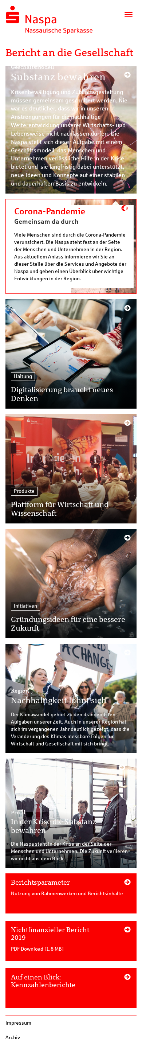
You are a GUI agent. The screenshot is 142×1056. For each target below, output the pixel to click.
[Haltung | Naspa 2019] (71, 354)
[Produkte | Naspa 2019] (71, 468)
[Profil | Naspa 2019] (71, 813)
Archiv (12, 1037)
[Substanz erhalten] (71, 130)
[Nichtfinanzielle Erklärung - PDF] (71, 944)
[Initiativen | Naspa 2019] (71, 583)
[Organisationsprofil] (71, 897)
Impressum (18, 1023)
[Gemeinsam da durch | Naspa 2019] (71, 246)
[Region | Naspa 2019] (71, 698)
